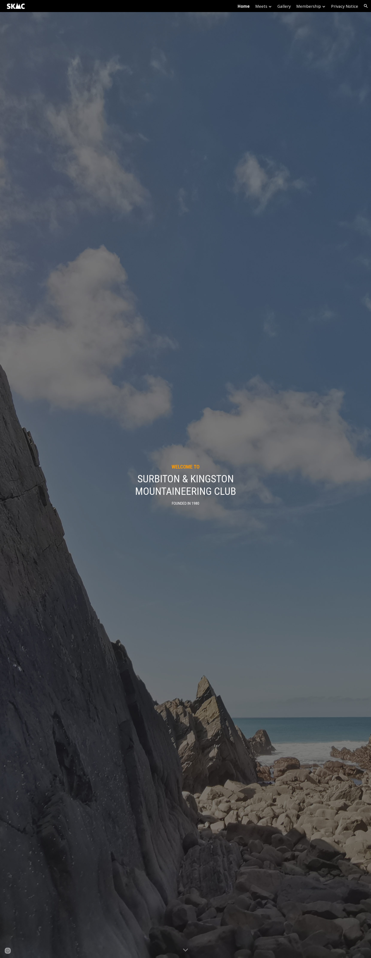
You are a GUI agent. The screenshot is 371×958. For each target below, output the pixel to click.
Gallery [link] (284, 6)
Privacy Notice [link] (344, 6)
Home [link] (243, 6)
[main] (185, 485)
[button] (366, 6)
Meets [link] (261, 6)
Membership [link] (308, 6)
